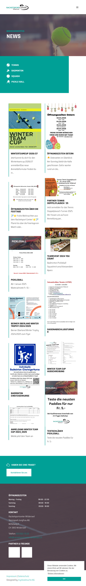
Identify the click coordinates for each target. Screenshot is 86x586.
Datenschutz (23, 576)
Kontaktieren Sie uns (19, 472)
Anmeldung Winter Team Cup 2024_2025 (24, 431)
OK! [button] (64, 579)
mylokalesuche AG (26, 580)
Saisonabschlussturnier (60, 331)
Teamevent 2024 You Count (58, 257)
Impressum (12, 576)
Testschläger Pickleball (55, 432)
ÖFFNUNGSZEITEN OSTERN (60, 153)
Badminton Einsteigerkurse (20, 394)
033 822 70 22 (22, 533)
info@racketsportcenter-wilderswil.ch (25, 537)
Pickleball (17, 279)
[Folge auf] (14, 552)
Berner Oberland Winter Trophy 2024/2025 (25, 325)
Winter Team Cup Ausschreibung (56, 370)
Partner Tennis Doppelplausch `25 (57, 202)
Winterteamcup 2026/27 (24, 153)
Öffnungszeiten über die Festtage (24, 210)
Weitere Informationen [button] (56, 573)
